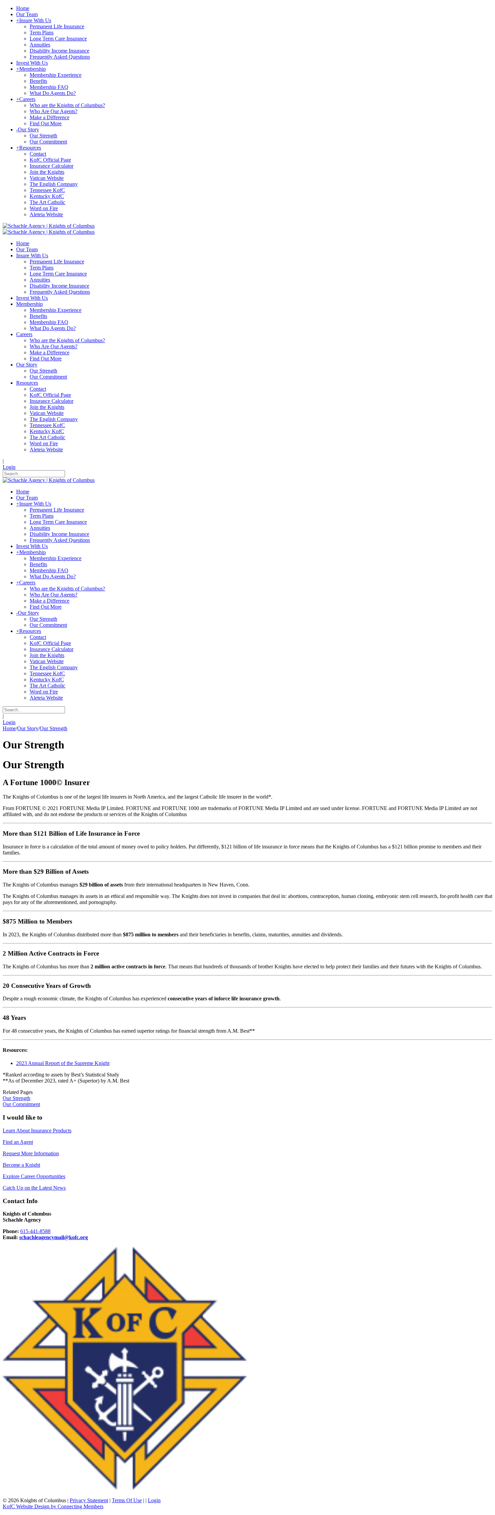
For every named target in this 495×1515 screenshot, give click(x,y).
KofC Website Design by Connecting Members (53, 1506)
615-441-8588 (35, 1231)
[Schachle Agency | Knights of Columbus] (49, 226)
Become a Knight (21, 1165)
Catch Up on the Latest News (34, 1188)
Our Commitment (21, 1104)
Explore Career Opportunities (34, 1176)
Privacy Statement (89, 1500)
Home (9, 728)
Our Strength (16, 1098)
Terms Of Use (127, 1500)
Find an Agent (18, 1142)
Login (9, 467)
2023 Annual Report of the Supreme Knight (62, 1063)
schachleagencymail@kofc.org (53, 1237)
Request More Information (31, 1153)
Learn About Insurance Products (37, 1130)
